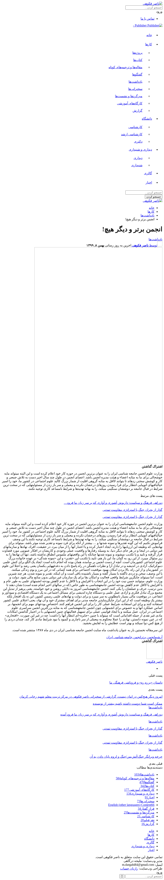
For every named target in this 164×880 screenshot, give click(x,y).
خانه (149, 35)
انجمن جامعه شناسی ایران (123, 637)
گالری (148, 173)
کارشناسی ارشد (131, 134)
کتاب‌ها (137, 60)
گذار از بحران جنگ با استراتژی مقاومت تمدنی (132, 509)
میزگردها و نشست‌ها (128, 96)
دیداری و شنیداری (140, 149)
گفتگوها (137, 74)
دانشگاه (147, 118)
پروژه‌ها (137, 52)
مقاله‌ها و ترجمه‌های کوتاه (125, 67)
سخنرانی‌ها (135, 89)
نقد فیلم (147, 820)
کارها (148, 44)
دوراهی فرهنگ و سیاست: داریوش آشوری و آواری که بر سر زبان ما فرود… (113, 502)
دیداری (138, 158)
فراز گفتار (146, 808)
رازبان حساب (129, 868)
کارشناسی (135, 127)
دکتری (138, 141)
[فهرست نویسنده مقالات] (154, 657)
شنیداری (136, 165)
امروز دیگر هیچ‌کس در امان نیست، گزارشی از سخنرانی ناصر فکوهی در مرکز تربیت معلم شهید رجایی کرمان (90, 696)
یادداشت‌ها (135, 81)
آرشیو (158, 637)
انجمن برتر (148, 637)
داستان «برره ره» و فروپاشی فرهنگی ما (135, 682)
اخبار (149, 182)
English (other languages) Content (131, 804)
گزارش (137, 110)
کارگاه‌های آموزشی (129, 103)
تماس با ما (147, 18)
